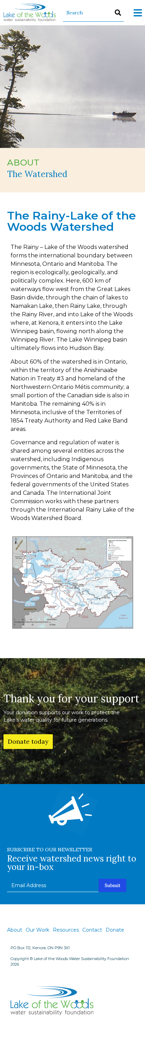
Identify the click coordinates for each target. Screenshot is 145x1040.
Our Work (37, 930)
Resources (66, 930)
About (14, 930)
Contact (92, 930)
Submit (112, 885)
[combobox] (93, 13)
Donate (115, 930)
